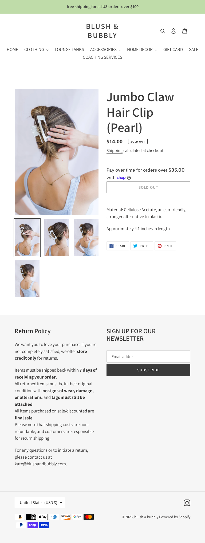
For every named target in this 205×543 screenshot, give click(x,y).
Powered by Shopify (174, 516)
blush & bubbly (102, 31)
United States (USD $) (38, 502)
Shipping (115, 150)
